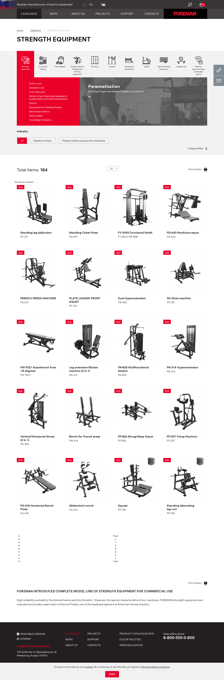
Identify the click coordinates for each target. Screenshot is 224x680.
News (54, 13)
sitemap (25, 638)
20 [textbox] (111, 168)
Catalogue (29, 13)
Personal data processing (155, 666)
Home (20, 30)
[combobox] (112, 168)
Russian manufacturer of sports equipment (45, 4)
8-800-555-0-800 (179, 638)
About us (78, 13)
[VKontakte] (103, 4)
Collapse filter (196, 148)
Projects (103, 13)
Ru (84, 4)
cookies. (88, 666)
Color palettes (130, 639)
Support (127, 13)
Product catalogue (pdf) (137, 633)
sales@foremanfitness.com (33, 646)
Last (115, 561)
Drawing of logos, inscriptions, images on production (116, 88)
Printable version (32, 633)
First (115, 536)
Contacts (151, 13)
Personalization (131, 645)
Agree (112, 674)
